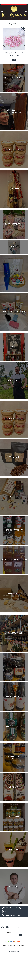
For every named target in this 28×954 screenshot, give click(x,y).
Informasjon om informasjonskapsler (9, 949)
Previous (4, 45)
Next (24, 45)
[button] (2, 12)
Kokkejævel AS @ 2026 (16, 927)
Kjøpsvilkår (6, 920)
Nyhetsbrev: (9, 932)
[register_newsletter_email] (20, 935)
